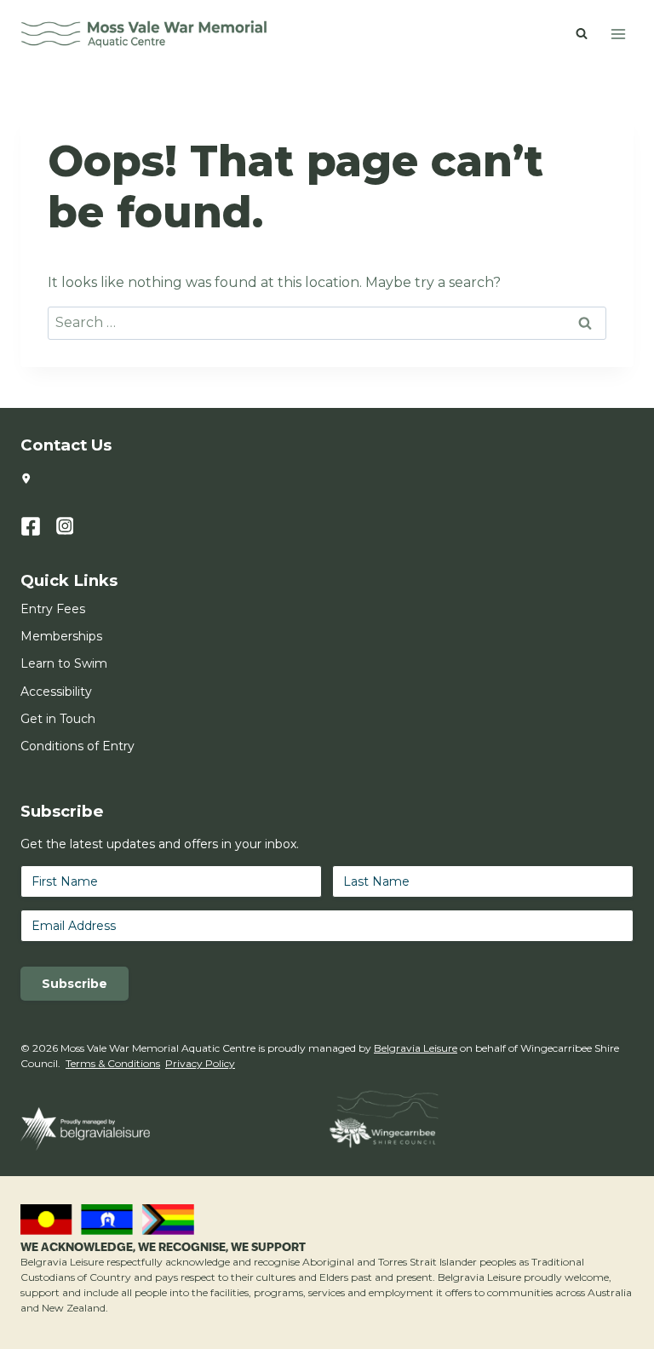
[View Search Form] (582, 34)
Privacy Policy (200, 1063)
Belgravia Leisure (415, 1048)
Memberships (61, 636)
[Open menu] (618, 33)
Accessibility (56, 691)
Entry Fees (52, 609)
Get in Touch (57, 718)
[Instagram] (74, 526)
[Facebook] (38, 526)
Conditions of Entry (77, 746)
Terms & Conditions (113, 1063)
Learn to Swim (63, 663)
